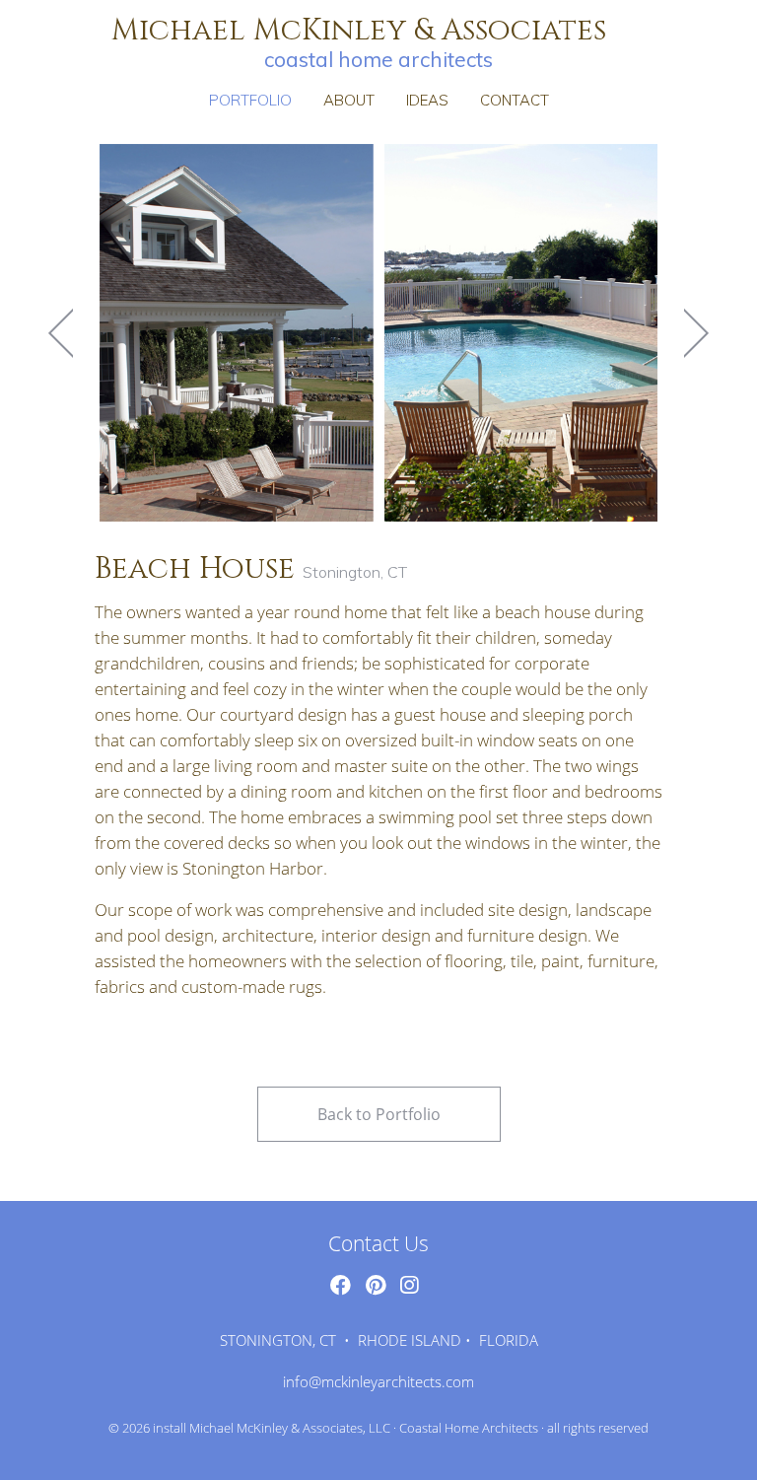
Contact (514, 100)
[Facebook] (340, 1285)
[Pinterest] (375, 1285)
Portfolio (250, 100)
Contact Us (378, 1243)
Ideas (427, 100)
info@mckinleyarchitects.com (378, 1381)
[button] (61, 332)
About (349, 100)
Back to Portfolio (379, 1114)
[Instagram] (409, 1285)
